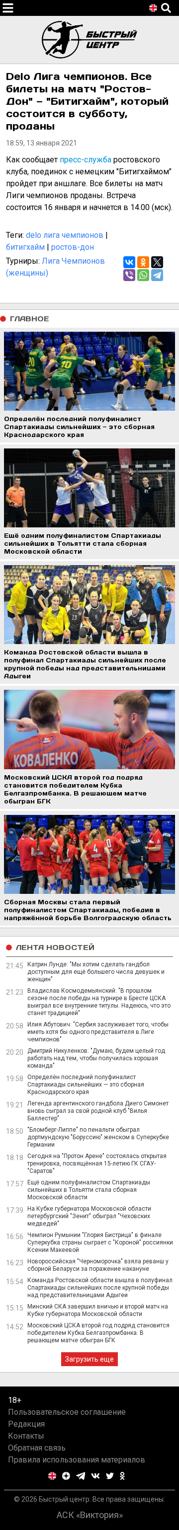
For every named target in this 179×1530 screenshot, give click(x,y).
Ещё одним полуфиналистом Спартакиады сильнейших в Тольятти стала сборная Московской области (88, 1190)
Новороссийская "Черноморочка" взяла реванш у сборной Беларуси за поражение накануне (98, 1265)
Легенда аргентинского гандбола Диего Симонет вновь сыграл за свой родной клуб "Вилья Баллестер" (98, 1111)
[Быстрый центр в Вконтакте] (95, 1476)
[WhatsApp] (143, 275)
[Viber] (129, 275)
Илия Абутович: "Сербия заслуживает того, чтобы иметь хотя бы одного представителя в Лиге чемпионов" (98, 1032)
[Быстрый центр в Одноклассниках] (122, 1476)
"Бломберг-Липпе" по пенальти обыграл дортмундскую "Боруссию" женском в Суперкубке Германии (98, 1137)
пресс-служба (85, 159)
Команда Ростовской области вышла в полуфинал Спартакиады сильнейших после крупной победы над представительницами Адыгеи (100, 1288)
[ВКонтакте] (129, 262)
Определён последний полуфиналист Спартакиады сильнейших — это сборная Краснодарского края (85, 1084)
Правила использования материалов (76, 1459)
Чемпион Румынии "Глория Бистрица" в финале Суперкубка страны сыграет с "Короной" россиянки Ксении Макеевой (100, 1242)
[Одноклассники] (143, 262)
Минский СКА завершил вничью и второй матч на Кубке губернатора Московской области (97, 1310)
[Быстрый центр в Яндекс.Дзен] (66, 1476)
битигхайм (25, 247)
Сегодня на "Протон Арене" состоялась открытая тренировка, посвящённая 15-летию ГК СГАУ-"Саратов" (97, 1163)
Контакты (26, 1436)
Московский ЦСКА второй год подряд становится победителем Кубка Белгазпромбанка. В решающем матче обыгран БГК (98, 1333)
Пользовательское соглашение (67, 1412)
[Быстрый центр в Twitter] (110, 1476)
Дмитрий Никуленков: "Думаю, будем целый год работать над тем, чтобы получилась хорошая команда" (96, 1058)
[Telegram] (157, 275)
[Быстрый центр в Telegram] (81, 1476)
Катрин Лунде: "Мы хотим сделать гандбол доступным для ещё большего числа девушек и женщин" (96, 972)
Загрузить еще (89, 1359)
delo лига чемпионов (64, 235)
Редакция (26, 1424)
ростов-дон (72, 247)
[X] (157, 262)
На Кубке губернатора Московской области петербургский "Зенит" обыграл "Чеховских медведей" (89, 1216)
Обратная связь (37, 1448)
